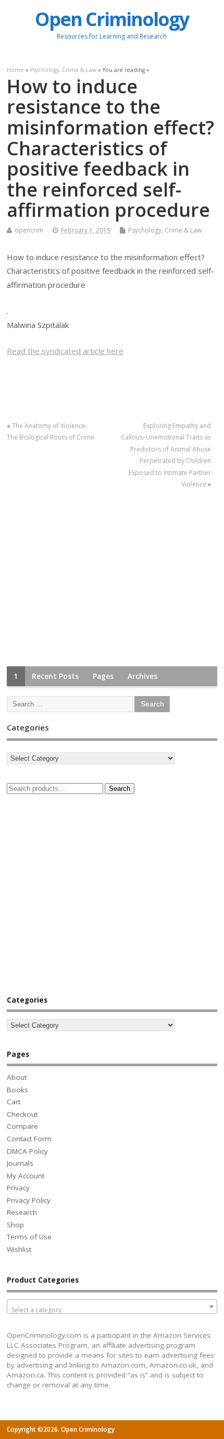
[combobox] (112, 1306)
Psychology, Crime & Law (165, 230)
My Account (25, 1175)
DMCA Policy (27, 1151)
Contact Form (29, 1138)
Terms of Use (29, 1236)
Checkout (22, 1114)
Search (119, 788)
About (17, 1077)
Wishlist (19, 1249)
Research (22, 1212)
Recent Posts (55, 676)
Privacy (18, 1187)
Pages (103, 676)
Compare (22, 1126)
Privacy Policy (29, 1200)
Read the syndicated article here (65, 351)
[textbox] (112, 1310)
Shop (15, 1224)
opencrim (29, 230)
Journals (20, 1163)
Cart (13, 1101)
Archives (142, 676)
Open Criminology (112, 19)
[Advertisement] (85, 578)
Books (17, 1089)
